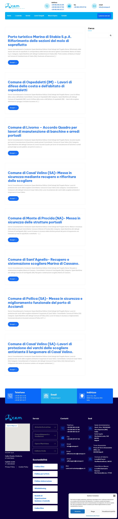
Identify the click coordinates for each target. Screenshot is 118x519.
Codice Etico (39, 508)
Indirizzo (91, 392)
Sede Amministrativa (102, 425)
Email (54, 394)
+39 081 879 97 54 (73, 439)
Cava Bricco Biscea (101, 466)
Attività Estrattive (43, 427)
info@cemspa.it (72, 446)
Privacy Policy (10, 467)
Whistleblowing (40, 488)
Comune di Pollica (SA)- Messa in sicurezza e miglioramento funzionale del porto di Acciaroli (45, 303)
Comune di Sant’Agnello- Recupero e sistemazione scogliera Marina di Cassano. (43, 262)
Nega (93, 511)
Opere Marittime (42, 444)
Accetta (77, 511)
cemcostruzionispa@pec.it (75, 468)
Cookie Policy (23, 467)
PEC (67, 466)
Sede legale (98, 434)
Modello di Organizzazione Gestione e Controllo (42, 498)
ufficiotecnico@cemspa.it (76, 454)
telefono (54, 2)
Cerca (91, 28)
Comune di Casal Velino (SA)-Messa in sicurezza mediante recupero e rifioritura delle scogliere (42, 177)
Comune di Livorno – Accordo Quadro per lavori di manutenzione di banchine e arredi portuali (43, 131)
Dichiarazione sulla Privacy (93, 515)
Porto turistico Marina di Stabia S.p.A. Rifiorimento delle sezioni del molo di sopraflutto (40, 41)
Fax (68, 437)
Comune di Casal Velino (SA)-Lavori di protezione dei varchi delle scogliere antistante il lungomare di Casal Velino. (40, 348)
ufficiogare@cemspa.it (75, 461)
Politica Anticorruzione (43, 481)
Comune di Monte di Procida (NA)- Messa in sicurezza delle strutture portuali (44, 220)
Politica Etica (39, 467)
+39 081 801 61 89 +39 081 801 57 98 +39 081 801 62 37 (73, 429)
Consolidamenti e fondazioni (42, 435)
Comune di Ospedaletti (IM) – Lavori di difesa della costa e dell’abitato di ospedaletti (40, 86)
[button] (114, 496)
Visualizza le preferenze (108, 511)
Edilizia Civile (40, 451)
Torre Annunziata (99, 445)
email (101, 5)
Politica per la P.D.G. (42, 474)
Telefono (20, 392)
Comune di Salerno (101, 457)
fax (75, 5)
